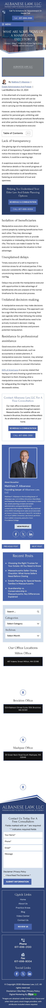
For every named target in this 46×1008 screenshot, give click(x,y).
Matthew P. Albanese (21, 82)
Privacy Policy (20, 871)
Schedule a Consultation (23, 428)
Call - (23, 18)
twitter (23, 534)
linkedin (30, 534)
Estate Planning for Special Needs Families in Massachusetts (24, 582)
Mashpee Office (23, 748)
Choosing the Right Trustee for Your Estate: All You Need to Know (24, 564)
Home (23, 899)
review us (23, 926)
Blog (23, 911)
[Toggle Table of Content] (27, 133)
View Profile (23, 526)
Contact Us (23, 920)
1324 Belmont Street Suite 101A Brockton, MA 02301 (23, 708)
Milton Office (23, 653)
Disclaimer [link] (11, 991)
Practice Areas (23, 907)
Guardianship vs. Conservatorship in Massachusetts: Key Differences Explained (24, 592)
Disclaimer (8, 871)
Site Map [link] (22, 991)
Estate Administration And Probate (17, 87)
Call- (23, 209)
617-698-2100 (23, 947)
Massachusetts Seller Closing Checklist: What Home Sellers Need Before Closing (22, 573)
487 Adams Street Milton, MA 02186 (23, 661)
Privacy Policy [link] (33, 991)
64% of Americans (10, 370)
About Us (23, 903)
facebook (16, 534)
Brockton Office (23, 700)
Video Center (23, 916)
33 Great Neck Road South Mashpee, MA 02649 (23, 756)
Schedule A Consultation (23, 202)
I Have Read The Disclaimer (18, 875)
